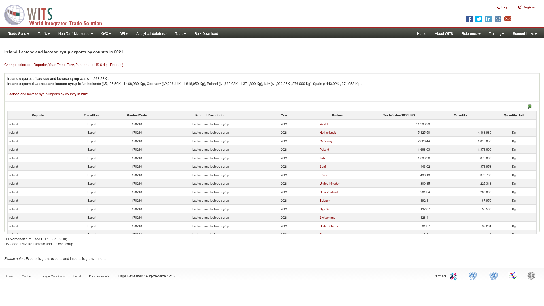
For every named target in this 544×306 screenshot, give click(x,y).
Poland (324, 149)
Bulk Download (206, 33)
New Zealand (329, 192)
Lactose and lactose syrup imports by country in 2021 (48, 93)
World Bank (532, 275)
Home (421, 33)
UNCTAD (474, 275)
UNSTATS (493, 275)
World (324, 124)
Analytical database (151, 33)
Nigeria (324, 209)
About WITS (444, 33)
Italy (322, 158)
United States (329, 226)
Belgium (325, 200)
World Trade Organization (513, 275)
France (325, 175)
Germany (326, 141)
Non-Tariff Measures (74, 33)
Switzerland (327, 217)
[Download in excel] (530, 105)
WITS (56, 14)
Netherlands (328, 132)
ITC (454, 275)
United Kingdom (330, 183)
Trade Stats (17, 33)
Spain (323, 166)
